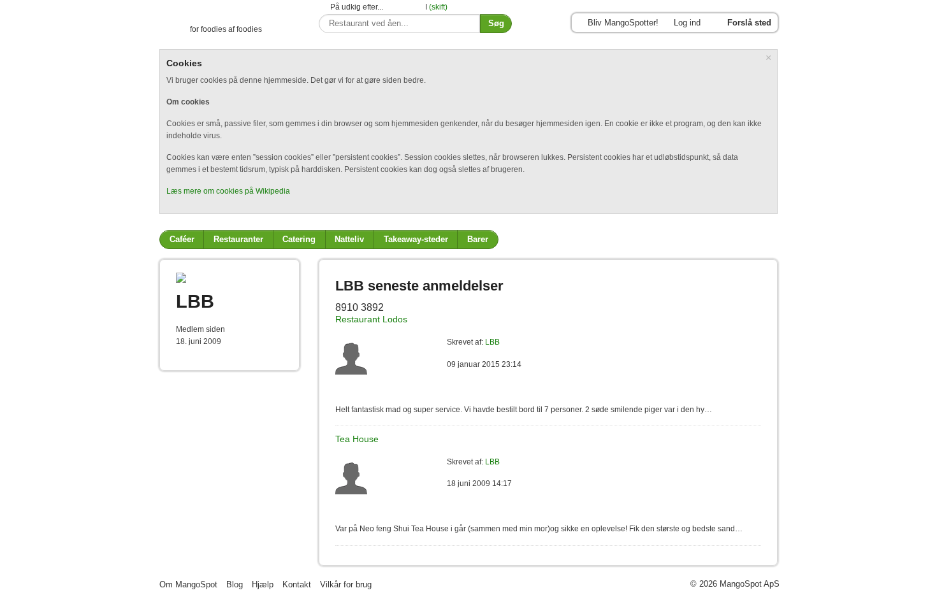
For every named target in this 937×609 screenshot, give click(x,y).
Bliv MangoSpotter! (623, 22)
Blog (234, 584)
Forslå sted (749, 22)
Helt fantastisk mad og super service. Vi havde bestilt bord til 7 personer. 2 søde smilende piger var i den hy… (523, 409)
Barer (477, 239)
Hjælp (262, 584)
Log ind (687, 22)
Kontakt (296, 584)
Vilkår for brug (346, 584)
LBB (492, 342)
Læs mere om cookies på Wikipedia (228, 191)
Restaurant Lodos (371, 319)
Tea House (357, 439)
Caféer (182, 239)
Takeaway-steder (416, 239)
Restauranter (238, 239)
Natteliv (349, 239)
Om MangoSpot (188, 584)
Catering (299, 239)
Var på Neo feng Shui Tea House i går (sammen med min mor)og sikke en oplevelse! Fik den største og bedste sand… (539, 528)
